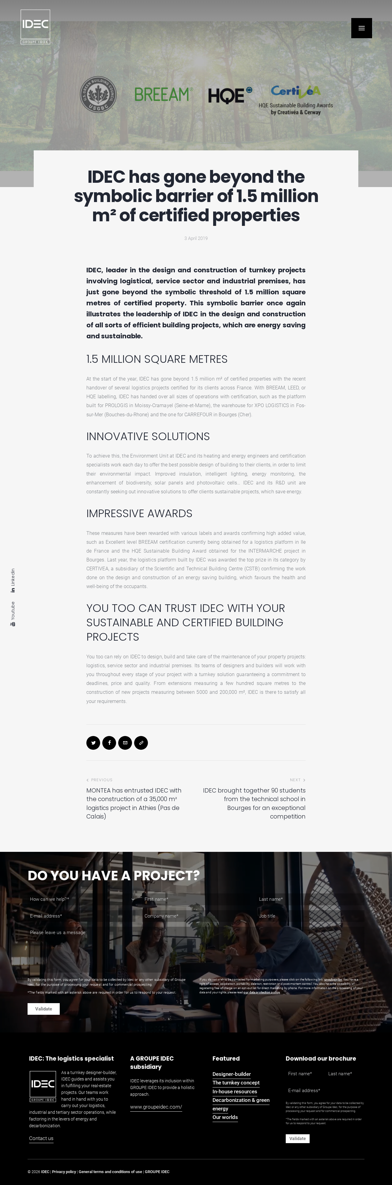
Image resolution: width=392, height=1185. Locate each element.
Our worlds (225, 1117)
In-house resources (235, 1091)
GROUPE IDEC (157, 1171)
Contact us (41, 1138)
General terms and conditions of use (110, 1171)
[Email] (125, 743)
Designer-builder (232, 1074)
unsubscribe (333, 979)
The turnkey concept (236, 1083)
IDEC (45, 1171)
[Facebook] (109, 743)
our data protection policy (261, 992)
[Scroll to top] (378, 1163)
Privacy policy (64, 1171)
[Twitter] (93, 743)
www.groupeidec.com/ (156, 1107)
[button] (361, 28)
